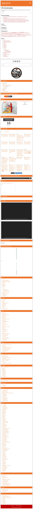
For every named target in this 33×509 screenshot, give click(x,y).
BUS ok (3, 414)
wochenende (24, 36)
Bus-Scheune (4, 415)
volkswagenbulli (4, 339)
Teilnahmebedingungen (7, 52)
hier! (3, 242)
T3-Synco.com (4, 306)
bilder (13, 32)
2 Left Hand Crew (5, 367)
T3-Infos (3, 498)
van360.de (4, 385)
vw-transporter (9, 36)
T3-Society (4, 362)
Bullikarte (3, 370)
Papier (3, 89)
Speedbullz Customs (5, 490)
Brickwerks (4, 410)
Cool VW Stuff (4, 425)
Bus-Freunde (4, 372)
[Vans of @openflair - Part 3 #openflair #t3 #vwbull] (20, 145)
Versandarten (7, 50)
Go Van (3, 323)
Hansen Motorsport (5, 489)
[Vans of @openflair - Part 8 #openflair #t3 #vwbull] (12, 137)
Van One (3, 461)
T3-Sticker (4, 396)
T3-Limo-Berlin (4, 395)
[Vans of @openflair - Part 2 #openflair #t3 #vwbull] (5, 152)
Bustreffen (28, 32)
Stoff (3, 90)
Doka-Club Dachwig (5, 360)
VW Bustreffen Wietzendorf (6, 484)
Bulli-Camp (4, 345)
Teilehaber (4, 455)
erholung (17, 33)
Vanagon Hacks (4, 399)
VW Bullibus (4, 466)
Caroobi (3, 423)
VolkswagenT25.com (5, 308)
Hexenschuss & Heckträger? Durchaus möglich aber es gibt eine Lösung (14, 18)
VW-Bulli (3, 375)
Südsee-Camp (4, 351)
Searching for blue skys (5, 333)
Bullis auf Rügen (4, 477)
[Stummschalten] (28, 178)
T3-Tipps (3, 500)
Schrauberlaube (4, 331)
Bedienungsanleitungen (6, 85)
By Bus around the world (6, 318)
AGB (5, 49)
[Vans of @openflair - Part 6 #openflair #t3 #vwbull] (5, 145)
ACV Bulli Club (4, 355)
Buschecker (4, 384)
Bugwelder (4, 411)
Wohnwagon (4, 340)
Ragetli (3, 305)
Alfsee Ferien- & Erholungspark (7, 344)
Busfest (3, 478)
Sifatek (3, 446)
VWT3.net (3, 502)
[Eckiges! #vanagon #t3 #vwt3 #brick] (20, 160)
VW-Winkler (4, 469)
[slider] (30, 178)
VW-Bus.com (4, 468)
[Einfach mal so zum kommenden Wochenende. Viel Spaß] (12, 168)
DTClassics (4, 322)
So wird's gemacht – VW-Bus (6, 497)
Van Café (3, 460)
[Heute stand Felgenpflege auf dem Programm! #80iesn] (28, 168)
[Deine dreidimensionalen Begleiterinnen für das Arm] (20, 137)
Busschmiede (4, 418)
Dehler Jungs (4, 319)
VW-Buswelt (4, 376)
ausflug (4, 32)
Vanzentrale (4, 491)
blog (15, 32)
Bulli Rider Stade (4, 356)
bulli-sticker (25, 32)
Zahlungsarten (5, 56)
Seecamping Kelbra (5, 350)
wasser (16, 36)
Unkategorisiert (4, 91)
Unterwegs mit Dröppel (5, 338)
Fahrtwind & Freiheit (5, 480)
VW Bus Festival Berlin (5, 483)
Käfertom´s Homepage (5, 326)
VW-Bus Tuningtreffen (5, 485)
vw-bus (4, 36)
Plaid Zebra (4, 304)
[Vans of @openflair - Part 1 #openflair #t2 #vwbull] (12, 152)
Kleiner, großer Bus (5, 329)
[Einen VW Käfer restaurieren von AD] (8, 189)
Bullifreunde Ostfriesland (6, 359)
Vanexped (3, 464)
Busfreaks (3, 373)
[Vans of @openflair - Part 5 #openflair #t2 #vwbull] (12, 145)
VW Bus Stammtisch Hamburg (7, 363)
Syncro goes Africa (5, 335)
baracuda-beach (10, 32)
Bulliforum (3, 369)
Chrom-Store (4, 424)
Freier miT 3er (6, 3)
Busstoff (3, 419)
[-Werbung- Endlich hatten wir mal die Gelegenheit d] (20, 168)
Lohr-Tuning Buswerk (5, 437)
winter (21, 36)
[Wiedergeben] (2, 178)
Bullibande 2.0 (4, 358)
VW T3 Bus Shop (4, 467)
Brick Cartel (4, 409)
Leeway (20, 507)
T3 (17, 35)
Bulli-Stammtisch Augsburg (6, 357)
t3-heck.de (4, 451)
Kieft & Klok (4, 434)
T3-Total (3, 452)
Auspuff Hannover (5, 407)
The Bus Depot (4, 457)
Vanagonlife (4, 462)
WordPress (16, 507)
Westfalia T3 (4, 503)
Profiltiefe (4, 47)
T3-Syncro (4, 336)
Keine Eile (3, 327)
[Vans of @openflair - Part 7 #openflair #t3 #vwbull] (28, 137)
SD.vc (3, 332)
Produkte (3, 285)
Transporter (22, 35)
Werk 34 (3, 471)
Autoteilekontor (4, 408)
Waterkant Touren (5, 400)
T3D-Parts (4, 453)
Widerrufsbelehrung (8, 51)
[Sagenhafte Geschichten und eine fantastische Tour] (5, 160)
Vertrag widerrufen (6, 54)
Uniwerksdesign (4, 398)
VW (2, 36)
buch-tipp (19, 32)
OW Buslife (4, 330)
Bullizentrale (4, 412)
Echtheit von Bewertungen (6, 281)
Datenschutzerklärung (6, 40)
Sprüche (4, 87)
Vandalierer (4, 463)
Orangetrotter (4, 303)
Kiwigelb (3, 328)
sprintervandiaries (5, 334)
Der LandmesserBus (5, 430)
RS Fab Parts (4, 444)
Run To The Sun (4, 482)
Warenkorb (5, 55)
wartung (14, 36)
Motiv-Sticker (5, 86)
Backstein (6, 32)
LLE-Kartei (4, 374)
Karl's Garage (4, 495)
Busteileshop (4, 420)
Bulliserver (4, 371)
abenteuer (2, 32)
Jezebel (3, 325)
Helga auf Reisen (4, 324)
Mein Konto (4, 284)
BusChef (3, 417)
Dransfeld (14, 33)
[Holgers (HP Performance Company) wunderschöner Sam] (12, 160)
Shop (4, 48)
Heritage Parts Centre (5, 433)
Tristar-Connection (5, 459)
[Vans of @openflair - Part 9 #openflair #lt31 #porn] (5, 137)
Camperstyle (4, 346)
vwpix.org (3, 501)
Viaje (3, 307)
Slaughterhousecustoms (6, 448)
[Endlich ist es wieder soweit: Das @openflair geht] (20, 152)
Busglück (3, 317)
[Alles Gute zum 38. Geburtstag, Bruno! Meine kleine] (5, 168)
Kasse (3, 283)
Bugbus (3, 368)
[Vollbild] (30, 219)
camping (6, 33)
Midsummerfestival (5, 481)
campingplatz (10, 33)
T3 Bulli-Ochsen (4, 449)
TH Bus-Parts (4, 456)
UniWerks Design (5, 397)
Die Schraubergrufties (5, 431)
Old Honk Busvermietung (6, 349)
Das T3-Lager (4, 426)
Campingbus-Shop (5, 422)
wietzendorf (19, 36)
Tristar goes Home (5, 337)
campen (2, 33)
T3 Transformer (4, 394)
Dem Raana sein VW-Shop (6, 428)
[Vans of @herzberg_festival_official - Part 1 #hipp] (28, 152)
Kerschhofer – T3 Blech (5, 496)
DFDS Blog (4, 320)
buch (17, 32)
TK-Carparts (4, 458)
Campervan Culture (5, 421)
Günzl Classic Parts (5, 432)
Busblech (3, 416)
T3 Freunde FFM (4, 450)
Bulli (22, 32)
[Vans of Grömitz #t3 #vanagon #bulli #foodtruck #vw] (28, 160)
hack (23, 33)
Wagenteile (4, 470)
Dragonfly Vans (4, 380)
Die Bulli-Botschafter (5, 321)
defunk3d (3, 427)
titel (19, 35)
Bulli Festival (4, 475)
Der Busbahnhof (4, 429)
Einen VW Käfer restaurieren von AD (6, 183)
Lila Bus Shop (4, 436)
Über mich (5, 53)
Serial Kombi (4, 445)
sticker (15, 35)
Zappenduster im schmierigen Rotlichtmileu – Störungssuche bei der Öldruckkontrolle (16, 20)
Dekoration (4, 88)
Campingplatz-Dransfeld (6, 348)
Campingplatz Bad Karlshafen (6, 347)
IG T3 (3, 361)
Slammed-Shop (4, 447)
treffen (26, 35)
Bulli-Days (4, 476)
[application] (16, 178)
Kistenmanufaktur (5, 435)
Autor (4, 39)
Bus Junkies (4, 413)
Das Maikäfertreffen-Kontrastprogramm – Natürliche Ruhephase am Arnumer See (15, 19)
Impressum (4, 282)
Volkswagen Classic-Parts (6, 465)
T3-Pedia (3, 499)
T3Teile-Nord (4, 454)
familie (20, 33)
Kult (2, 35)
